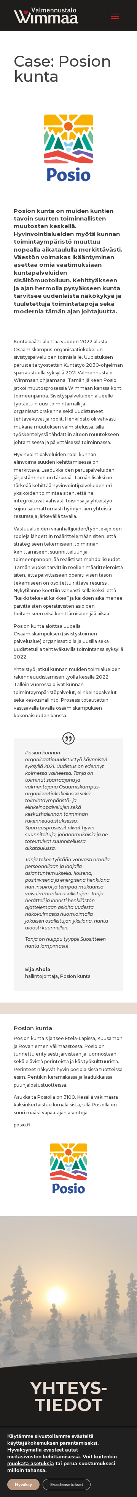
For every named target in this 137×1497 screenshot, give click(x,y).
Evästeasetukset (66, 1484)
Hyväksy (23, 1484)
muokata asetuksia (30, 1463)
